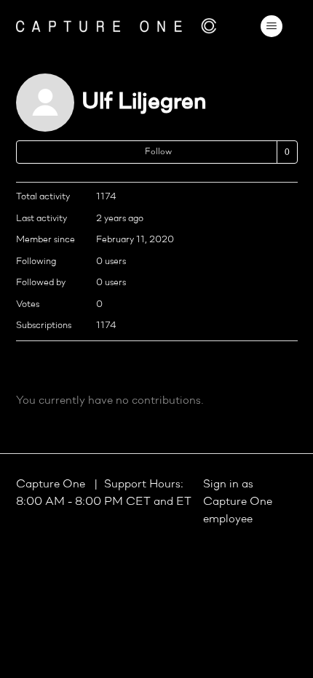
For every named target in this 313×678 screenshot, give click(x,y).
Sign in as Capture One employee (237, 502)
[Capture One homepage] (116, 25)
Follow (158, 152)
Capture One (52, 484)
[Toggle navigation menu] (272, 26)
